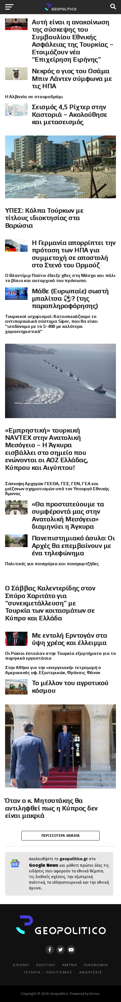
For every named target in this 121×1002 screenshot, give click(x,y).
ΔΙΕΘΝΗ (21, 965)
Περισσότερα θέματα (60, 835)
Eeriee (94, 994)
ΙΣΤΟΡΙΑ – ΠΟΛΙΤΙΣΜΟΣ (48, 972)
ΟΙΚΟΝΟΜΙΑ (96, 965)
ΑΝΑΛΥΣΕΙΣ (90, 972)
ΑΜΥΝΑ (69, 965)
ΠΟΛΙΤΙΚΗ (45, 965)
